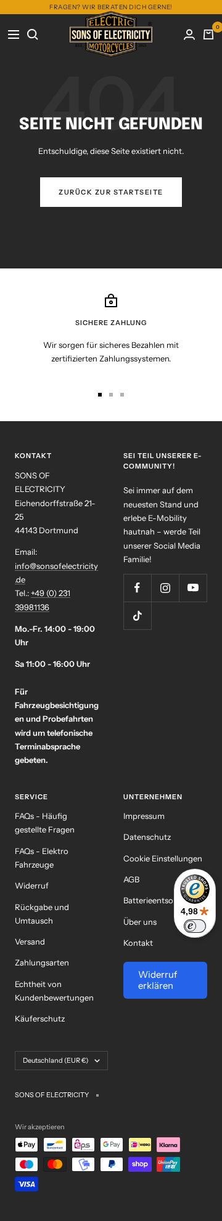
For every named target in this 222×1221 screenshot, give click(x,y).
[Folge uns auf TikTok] (137, 615)
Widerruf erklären (157, 980)
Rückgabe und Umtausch (42, 913)
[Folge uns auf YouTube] (193, 588)
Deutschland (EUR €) (55, 1060)
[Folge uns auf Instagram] (165, 588)
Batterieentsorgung (159, 900)
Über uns (140, 922)
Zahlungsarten (42, 962)
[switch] (195, 926)
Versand (30, 941)
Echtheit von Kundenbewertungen (54, 990)
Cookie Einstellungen (162, 858)
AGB (131, 879)
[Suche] (33, 34)
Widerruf (32, 885)
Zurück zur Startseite (111, 192)
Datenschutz (147, 837)
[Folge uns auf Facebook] (137, 588)
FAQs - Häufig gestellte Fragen (45, 822)
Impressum (144, 816)
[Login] (189, 34)
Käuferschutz (40, 1018)
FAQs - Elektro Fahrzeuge (41, 857)
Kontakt (138, 943)
